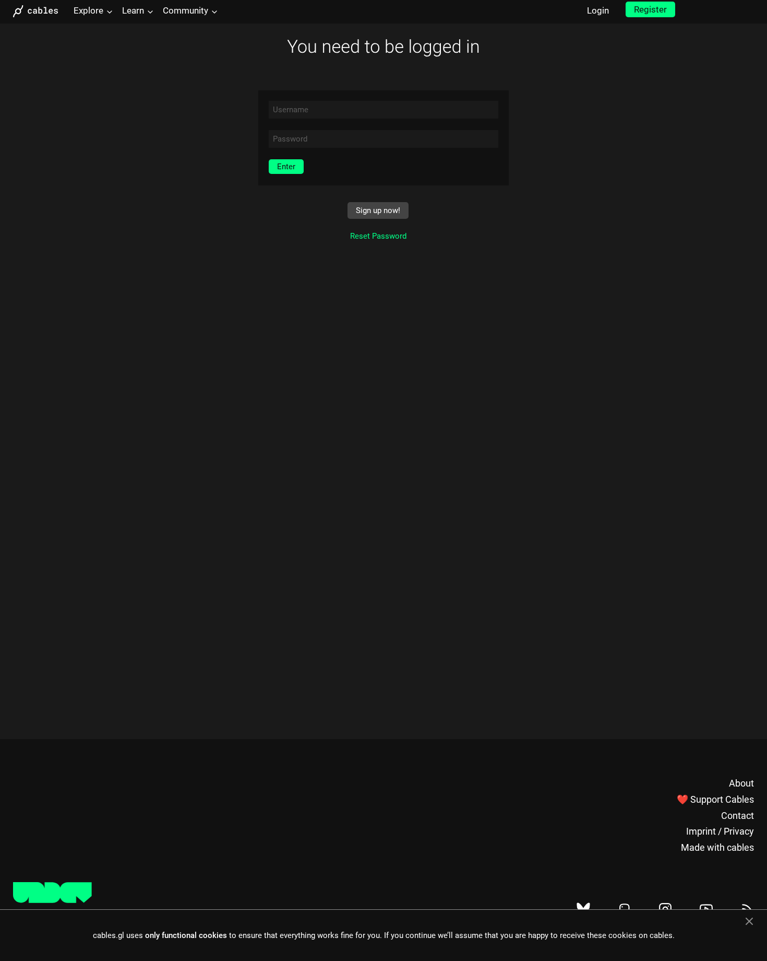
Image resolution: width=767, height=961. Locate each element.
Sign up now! (378, 210)
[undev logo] (52, 900)
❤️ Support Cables (715, 799)
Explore (88, 10)
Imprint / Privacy (720, 831)
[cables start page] (39, 11)
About (741, 783)
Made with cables (717, 847)
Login (598, 10)
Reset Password (378, 236)
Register (650, 9)
